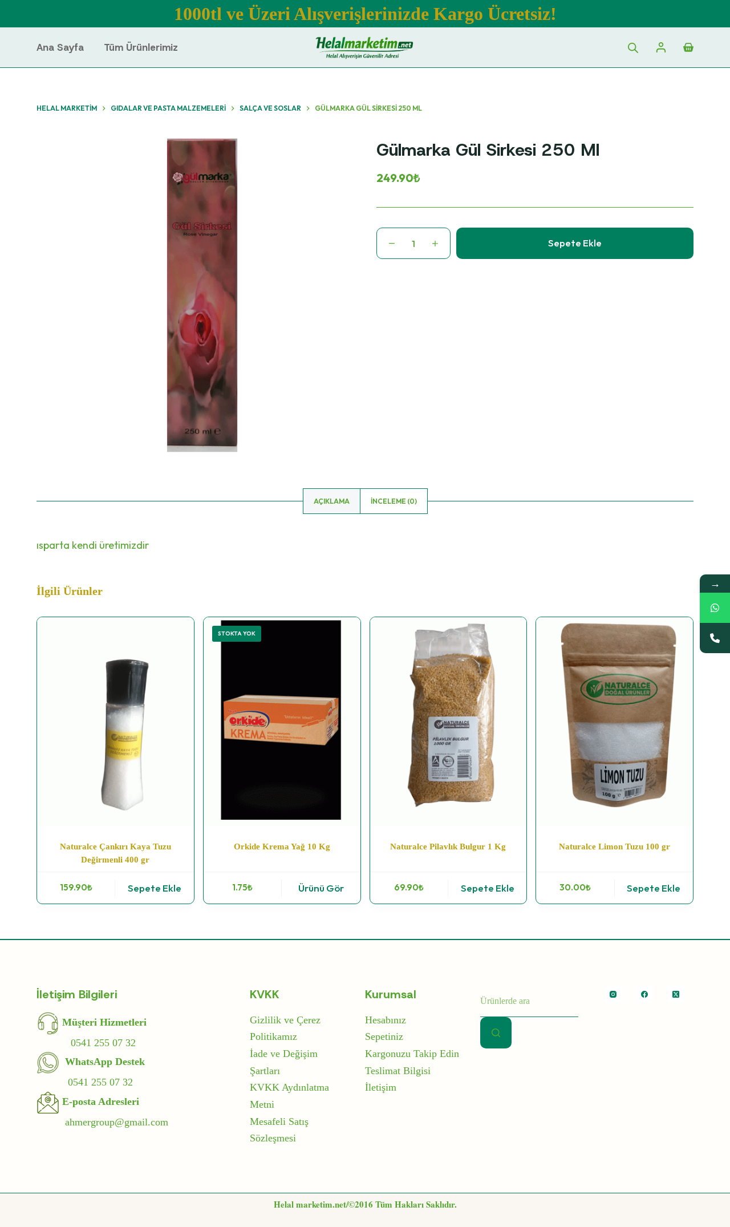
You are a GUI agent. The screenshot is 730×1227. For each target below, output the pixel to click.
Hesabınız (385, 1020)
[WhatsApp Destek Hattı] (715, 608)
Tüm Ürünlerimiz (141, 47)
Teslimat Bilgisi (398, 1070)
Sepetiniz (384, 1036)
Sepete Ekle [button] (154, 888)
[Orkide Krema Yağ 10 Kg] (282, 721)
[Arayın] (496, 1032)
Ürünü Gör (321, 888)
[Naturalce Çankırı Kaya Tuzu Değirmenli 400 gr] (115, 721)
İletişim (380, 1087)
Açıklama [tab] (332, 501)
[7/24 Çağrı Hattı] (715, 638)
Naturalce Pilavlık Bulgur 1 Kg (448, 846)
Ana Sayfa (60, 47)
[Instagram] (613, 994)
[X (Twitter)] (675, 994)
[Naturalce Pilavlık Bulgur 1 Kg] (448, 721)
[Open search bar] (633, 47)
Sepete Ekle (575, 243)
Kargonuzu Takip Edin (412, 1053)
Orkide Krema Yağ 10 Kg (282, 846)
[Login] (661, 47)
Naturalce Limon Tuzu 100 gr (614, 846)
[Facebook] (644, 994)
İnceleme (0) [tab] (394, 501)
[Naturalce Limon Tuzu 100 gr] (614, 721)
